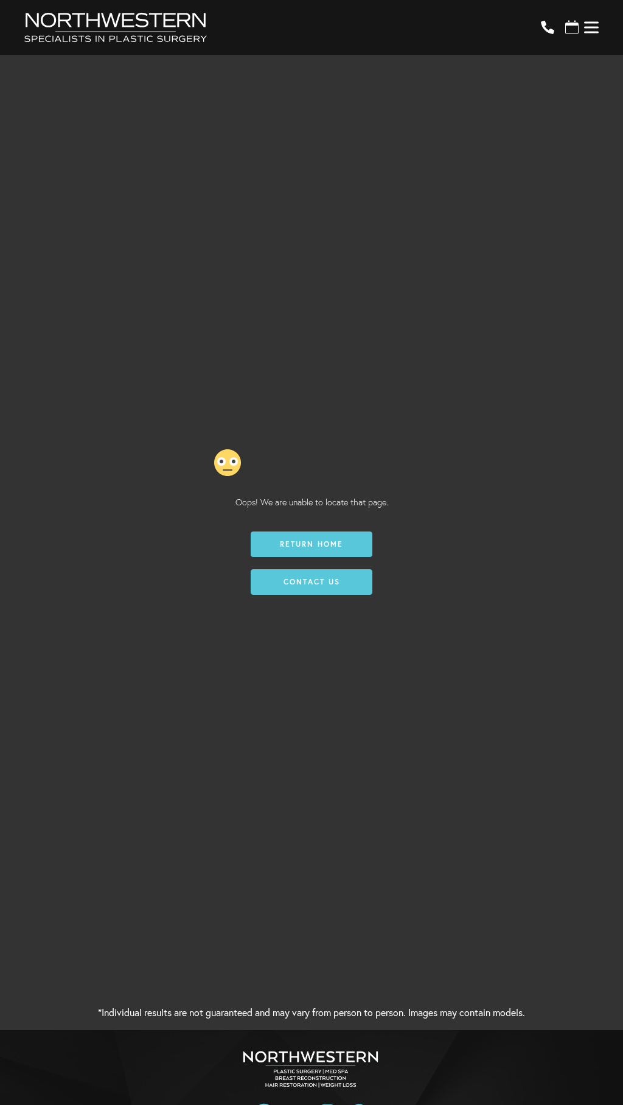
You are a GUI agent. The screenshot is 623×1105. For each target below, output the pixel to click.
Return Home (311, 544)
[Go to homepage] (267, 27)
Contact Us (312, 581)
